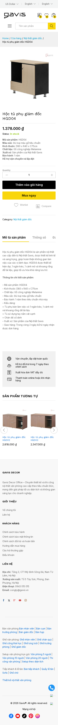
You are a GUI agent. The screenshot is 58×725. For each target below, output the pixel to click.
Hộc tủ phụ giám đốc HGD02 (14, 438)
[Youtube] (20, 600)
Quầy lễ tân (47, 669)
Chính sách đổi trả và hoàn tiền (18, 541)
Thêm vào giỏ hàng (29, 184)
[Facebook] (3, 600)
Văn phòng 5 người (41, 654)
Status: (5, 133)
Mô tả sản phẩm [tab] (14, 237)
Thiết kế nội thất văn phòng (16, 680)
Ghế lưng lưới (31, 643)
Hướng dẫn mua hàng (13, 545)
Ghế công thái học (12, 643)
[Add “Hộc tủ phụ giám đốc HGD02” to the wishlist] (22, 432)
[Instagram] (26, 600)
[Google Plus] (14, 600)
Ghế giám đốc (18, 646)
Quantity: (6, 170)
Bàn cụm (40, 628)
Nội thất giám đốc (23, 219)
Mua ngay (29, 195)
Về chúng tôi (9, 510)
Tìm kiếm (52, 26)
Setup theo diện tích (32, 661)
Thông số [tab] (39, 237)
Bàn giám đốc (26, 632)
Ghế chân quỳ (44, 639)
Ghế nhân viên (27, 639)
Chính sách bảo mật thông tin (17, 536)
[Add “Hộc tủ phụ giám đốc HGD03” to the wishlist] (50, 432)
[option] (15, 430)
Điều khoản (8, 555)
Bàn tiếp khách (31, 669)
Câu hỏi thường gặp (12, 550)
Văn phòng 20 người (37, 658)
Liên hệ (6, 514)
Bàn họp (39, 632)
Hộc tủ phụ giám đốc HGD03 (42, 438)
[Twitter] (9, 600)
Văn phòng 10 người (13, 658)
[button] (43, 206)
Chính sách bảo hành (13, 532)
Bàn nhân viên (26, 628)
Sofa (4, 672)
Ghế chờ (14, 672)
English (45, 4)
